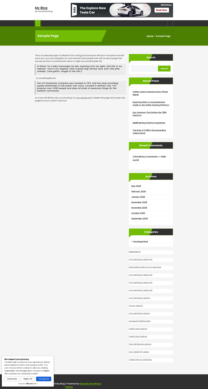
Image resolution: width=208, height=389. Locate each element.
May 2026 (136, 186)
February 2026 (138, 191)
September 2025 (139, 218)
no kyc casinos (136, 305)
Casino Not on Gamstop (140, 359)
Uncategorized (140, 241)
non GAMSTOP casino (139, 351)
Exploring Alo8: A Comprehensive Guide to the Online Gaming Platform (151, 103)
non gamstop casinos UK (141, 259)
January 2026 (138, 196)
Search (150, 57)
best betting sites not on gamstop (145, 267)
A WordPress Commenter (145, 156)
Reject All (27, 378)
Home (150, 36)
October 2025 (138, 213)
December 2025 (139, 202)
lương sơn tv (135, 251)
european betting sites (139, 321)
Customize (12, 378)
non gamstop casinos (139, 313)
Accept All (44, 378)
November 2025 (139, 207)
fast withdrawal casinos (140, 344)
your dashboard (83, 97)
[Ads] (122, 10)
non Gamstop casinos (139, 298)
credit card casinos (138, 328)
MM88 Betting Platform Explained (149, 122)
